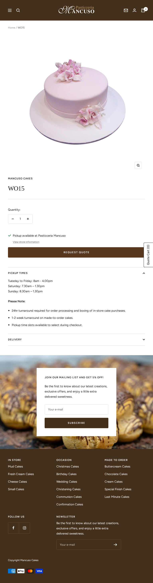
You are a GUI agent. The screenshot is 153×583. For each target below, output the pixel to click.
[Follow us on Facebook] (13, 527)
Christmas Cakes (67, 466)
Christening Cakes (68, 489)
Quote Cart (148, 255)
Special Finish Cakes (118, 489)
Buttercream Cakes (117, 466)
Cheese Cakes (17, 481)
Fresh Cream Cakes (21, 474)
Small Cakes (16, 489)
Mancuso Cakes (20, 178)
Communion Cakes (69, 497)
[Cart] (143, 10)
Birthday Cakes (66, 474)
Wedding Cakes (66, 481)
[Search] (18, 10)
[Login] (134, 10)
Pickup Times (18, 273)
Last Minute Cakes (117, 497)
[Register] (115, 544)
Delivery (15, 339)
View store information (26, 241)
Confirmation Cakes (69, 504)
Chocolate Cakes (116, 474)
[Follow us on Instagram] (24, 527)
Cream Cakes (114, 481)
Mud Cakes (15, 466)
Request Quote (77, 252)
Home (11, 27)
